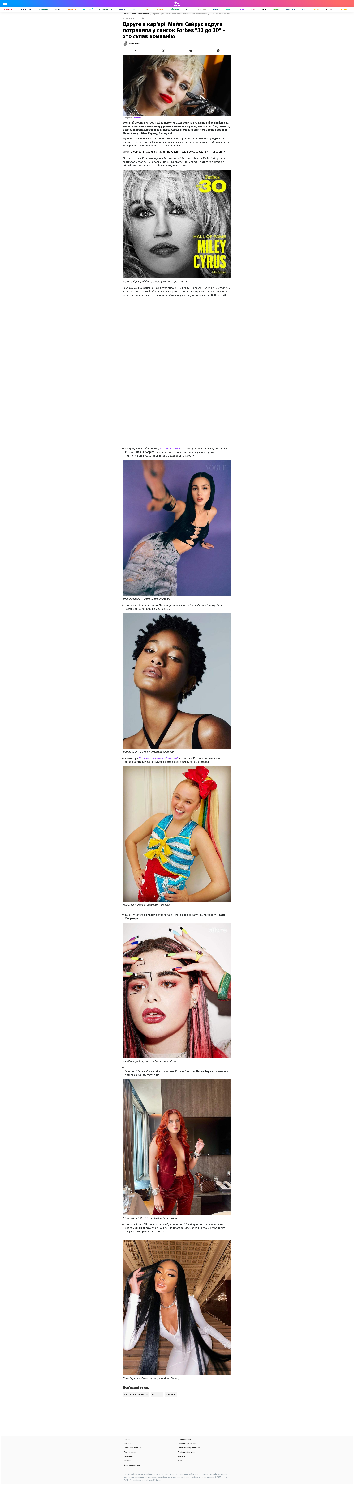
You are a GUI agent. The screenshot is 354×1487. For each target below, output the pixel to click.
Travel (276, 9)
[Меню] (5, 3)
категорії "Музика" (171, 448)
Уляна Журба (134, 43)
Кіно (264, 9)
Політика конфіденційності (189, 1448)
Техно (216, 9)
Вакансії (127, 1461)
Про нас (127, 1439)
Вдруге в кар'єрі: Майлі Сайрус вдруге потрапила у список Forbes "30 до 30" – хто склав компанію (191, 14)
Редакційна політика (132, 1448)
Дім (304, 9)
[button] (136, 50)
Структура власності (132, 1465)
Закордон (291, 9)
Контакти (181, 1456)
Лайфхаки (174, 9)
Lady (252, 9)
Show (241, 9)
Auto (188, 9)
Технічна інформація (186, 1452)
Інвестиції (88, 9)
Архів (180, 1461)
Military (202, 9)
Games (228, 9)
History (329, 9)
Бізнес (58, 9)
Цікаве (315, 9)
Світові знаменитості (141, 14)
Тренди (343, 9)
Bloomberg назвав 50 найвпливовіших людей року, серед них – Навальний (178, 151)
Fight (147, 9)
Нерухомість (105, 9)
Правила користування (187, 1444)
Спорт (135, 9)
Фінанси (72, 9)
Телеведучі (128, 1456)
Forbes (137, 117)
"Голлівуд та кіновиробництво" (158, 758)
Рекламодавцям (184, 1439)
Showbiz (126, 14)
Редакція (127, 1444)
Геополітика (25, 9)
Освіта (159, 9)
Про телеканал (130, 1452)
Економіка (43, 9)
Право (122, 9)
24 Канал (7, 9)
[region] (142, 1415)
